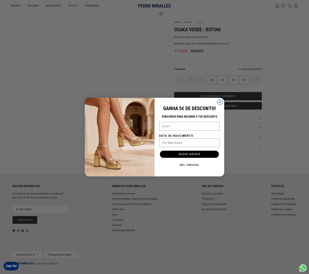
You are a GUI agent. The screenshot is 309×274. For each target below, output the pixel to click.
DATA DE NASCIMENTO (176, 135)
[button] (302, 260)
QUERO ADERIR (189, 154)
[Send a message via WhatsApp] (303, 268)
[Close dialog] (219, 102)
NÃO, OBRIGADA (189, 165)
